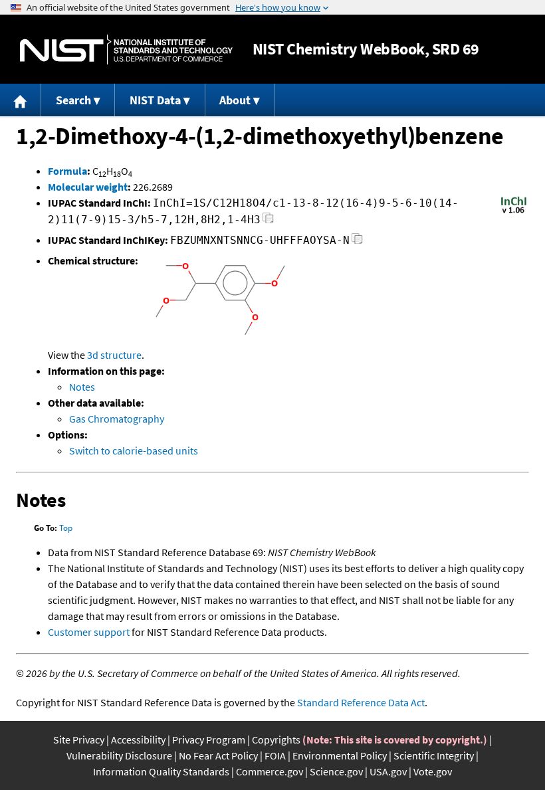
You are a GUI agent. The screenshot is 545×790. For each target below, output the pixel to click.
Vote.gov (432, 771)
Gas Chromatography (116, 418)
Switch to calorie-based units (133, 450)
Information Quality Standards (161, 771)
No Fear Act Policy (218, 755)
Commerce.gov (269, 771)
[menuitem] (20, 100)
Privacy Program (208, 739)
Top (65, 528)
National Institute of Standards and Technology (126, 49)
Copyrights (276, 739)
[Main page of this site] (20, 100)
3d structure (114, 354)
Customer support (89, 632)
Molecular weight (88, 186)
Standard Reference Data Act (361, 702)
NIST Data (155, 100)
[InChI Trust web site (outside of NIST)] (513, 212)
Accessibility (138, 739)
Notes (82, 386)
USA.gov (388, 771)
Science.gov (336, 771)
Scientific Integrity (433, 755)
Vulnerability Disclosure (119, 755)
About (235, 100)
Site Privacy (78, 739)
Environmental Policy (339, 755)
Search (73, 100)
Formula (67, 170)
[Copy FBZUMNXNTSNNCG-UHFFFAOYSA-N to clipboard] (357, 242)
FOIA (275, 755)
